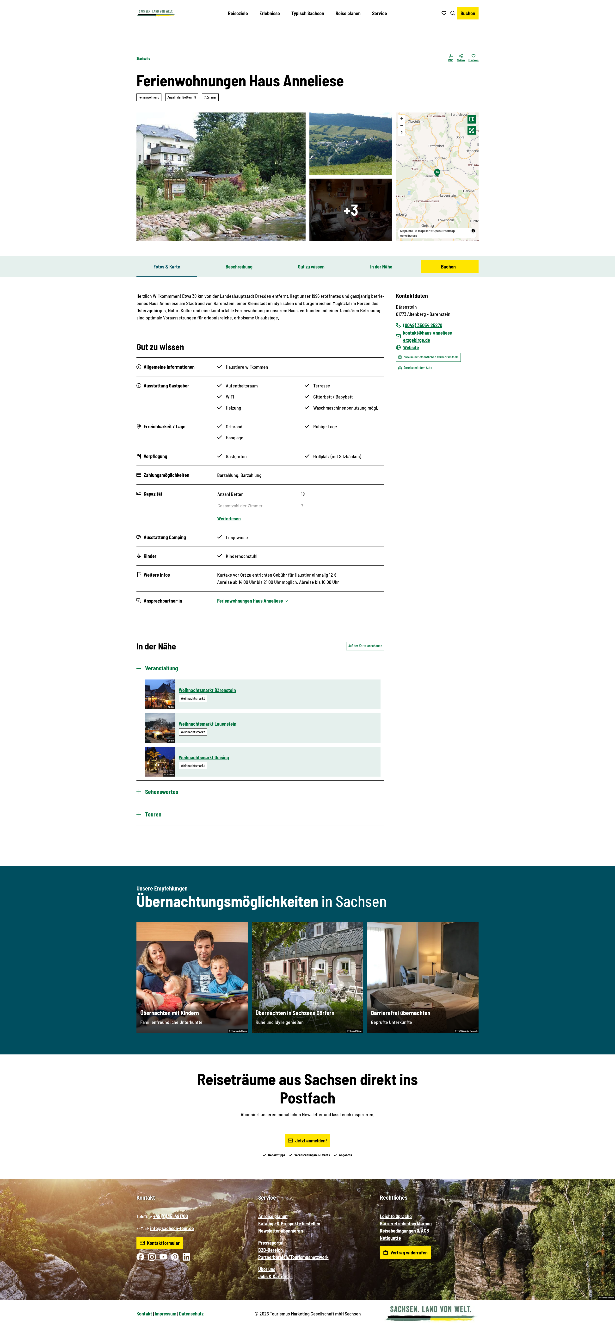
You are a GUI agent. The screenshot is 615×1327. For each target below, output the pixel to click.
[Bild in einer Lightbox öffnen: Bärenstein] (350, 143)
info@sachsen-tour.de (172, 1228)
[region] (437, 176)
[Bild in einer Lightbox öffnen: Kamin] (350, 210)
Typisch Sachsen (307, 13)
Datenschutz (191, 1313)
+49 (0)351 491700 (170, 1216)
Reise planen (348, 13)
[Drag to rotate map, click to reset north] (401, 132)
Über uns (266, 1269)
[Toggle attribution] (473, 231)
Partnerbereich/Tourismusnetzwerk (293, 1257)
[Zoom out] (401, 125)
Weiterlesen (229, 518)
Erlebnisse (269, 13)
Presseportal (270, 1243)
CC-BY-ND (169, 774)
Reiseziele (238, 13)
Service (379, 13)
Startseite (143, 58)
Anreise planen (273, 1216)
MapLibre (406, 231)
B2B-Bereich (270, 1250)
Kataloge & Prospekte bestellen (289, 1223)
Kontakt (144, 1313)
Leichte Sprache (396, 1216)
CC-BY (171, 707)
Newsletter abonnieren (280, 1231)
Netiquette (390, 1238)
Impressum (165, 1313)
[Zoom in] (401, 118)
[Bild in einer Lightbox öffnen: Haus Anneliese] (221, 176)
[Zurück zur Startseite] (155, 13)
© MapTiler (422, 231)
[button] (603, 1321)
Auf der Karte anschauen (365, 646)
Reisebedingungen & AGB (404, 1231)
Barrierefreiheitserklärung (406, 1223)
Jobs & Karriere (273, 1276)
